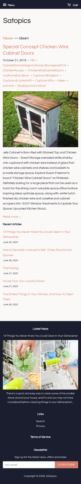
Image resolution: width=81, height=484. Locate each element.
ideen (62, 80)
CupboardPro (44, 80)
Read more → (12, 216)
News (8, 38)
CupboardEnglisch (46, 75)
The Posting (11, 268)
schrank (8, 85)
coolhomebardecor (16, 75)
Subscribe (66, 464)
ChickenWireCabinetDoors (46, 70)
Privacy (40, 426)
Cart (75, 5)
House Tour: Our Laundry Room (24, 281)
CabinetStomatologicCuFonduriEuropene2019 (34, 65)
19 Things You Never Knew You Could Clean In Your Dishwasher (40, 336)
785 (32, 60)
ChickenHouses (13, 70)
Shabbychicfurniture (32, 85)
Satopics (51, 476)
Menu (11, 5)
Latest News (40, 328)
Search (40, 421)
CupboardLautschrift (17, 80)
